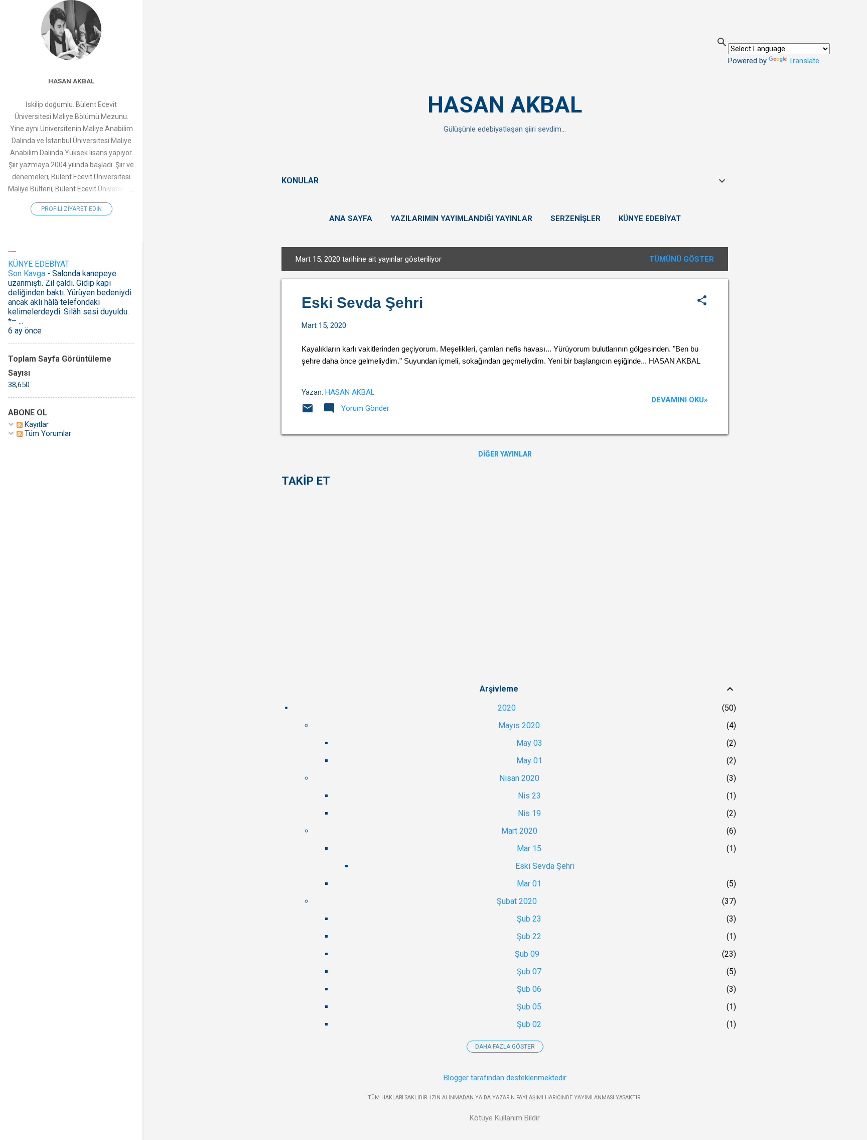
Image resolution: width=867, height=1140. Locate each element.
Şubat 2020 (517, 901)
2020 (507, 708)
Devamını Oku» (679, 399)
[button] (702, 301)
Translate (804, 60)
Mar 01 (529, 883)
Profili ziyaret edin (71, 208)
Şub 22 (529, 936)
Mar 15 (529, 848)
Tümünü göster (681, 259)
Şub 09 (527, 954)
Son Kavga (26, 273)
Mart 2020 (519, 831)
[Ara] (722, 43)
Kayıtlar (36, 424)
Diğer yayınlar (505, 454)
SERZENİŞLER (575, 218)
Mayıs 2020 (519, 725)
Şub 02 (529, 1024)
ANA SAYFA (350, 218)
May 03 (529, 743)
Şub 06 (529, 989)
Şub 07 (529, 971)
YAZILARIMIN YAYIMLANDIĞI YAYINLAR (461, 218)
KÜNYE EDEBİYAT (650, 218)
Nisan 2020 (519, 778)
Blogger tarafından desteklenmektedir (505, 1077)
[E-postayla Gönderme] (308, 411)
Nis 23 (529, 796)
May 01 (529, 760)
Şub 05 (529, 1006)
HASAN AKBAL (504, 104)
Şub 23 (529, 919)
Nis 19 (529, 813)
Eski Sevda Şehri (362, 302)
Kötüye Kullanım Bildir (505, 1117)
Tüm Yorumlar (47, 433)
